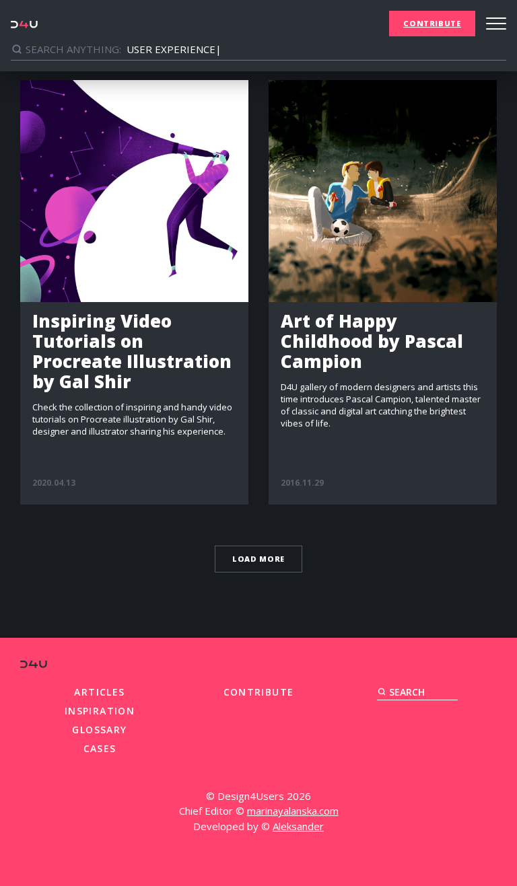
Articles (99, 692)
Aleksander (298, 826)
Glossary (99, 729)
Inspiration (100, 710)
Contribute (432, 23)
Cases (99, 748)
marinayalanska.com (293, 810)
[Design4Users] (24, 24)
